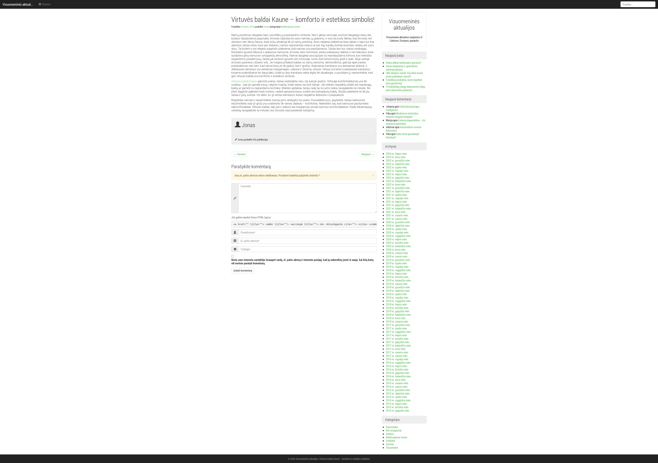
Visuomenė (392, 447)
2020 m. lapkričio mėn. (398, 225)
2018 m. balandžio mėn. (398, 314)
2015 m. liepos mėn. (396, 403)
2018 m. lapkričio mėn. (398, 290)
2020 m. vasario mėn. (397, 253)
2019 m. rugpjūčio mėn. (398, 270)
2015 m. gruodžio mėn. (398, 390)
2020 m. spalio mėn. (396, 229)
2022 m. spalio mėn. (396, 167)
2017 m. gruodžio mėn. (398, 325)
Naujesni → (367, 154)
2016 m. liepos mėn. (396, 366)
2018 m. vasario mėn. (397, 321)
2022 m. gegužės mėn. (398, 177)
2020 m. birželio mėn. (397, 242)
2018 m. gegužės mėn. (398, 311)
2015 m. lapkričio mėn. (398, 393)
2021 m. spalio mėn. (396, 194)
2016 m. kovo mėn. (396, 379)
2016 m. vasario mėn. (397, 383)
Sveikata (390, 440)
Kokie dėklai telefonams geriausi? (404, 62)
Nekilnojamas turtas (290, 26)
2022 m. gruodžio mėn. (398, 160)
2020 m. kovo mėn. (396, 249)
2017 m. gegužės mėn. (398, 342)
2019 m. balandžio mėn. (398, 280)
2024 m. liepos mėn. (396, 153)
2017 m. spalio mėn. (396, 328)
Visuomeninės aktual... (18, 4)
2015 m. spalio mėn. (396, 397)
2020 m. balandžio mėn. (398, 246)
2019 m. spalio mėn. (396, 263)
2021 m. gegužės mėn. (398, 205)
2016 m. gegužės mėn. (398, 373)
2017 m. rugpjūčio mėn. (398, 332)
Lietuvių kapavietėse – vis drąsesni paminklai (405, 121)
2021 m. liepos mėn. (396, 201)
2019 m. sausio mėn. (397, 284)
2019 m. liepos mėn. (396, 273)
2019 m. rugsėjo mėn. (397, 266)
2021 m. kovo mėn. (396, 212)
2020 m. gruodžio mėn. (398, 222)
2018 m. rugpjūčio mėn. (398, 301)
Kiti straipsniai (393, 430)
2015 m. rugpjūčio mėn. (398, 400)
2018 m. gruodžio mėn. (398, 287)
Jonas (266, 26)
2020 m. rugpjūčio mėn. (398, 236)
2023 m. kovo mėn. (396, 157)
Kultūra (390, 434)
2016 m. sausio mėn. (397, 386)
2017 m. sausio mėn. (397, 355)
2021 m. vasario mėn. (397, 215)
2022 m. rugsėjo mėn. (397, 170)
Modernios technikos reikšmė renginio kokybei (402, 115)
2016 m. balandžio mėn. (398, 376)
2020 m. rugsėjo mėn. (397, 232)
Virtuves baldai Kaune (244, 81)
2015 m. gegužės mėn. (398, 410)
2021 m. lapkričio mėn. (398, 191)
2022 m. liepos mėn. (396, 174)
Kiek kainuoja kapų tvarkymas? (402, 108)
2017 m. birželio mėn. (397, 338)
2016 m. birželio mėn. (397, 369)
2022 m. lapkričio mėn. (398, 164)
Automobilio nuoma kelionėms (403, 128)
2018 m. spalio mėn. (396, 294)
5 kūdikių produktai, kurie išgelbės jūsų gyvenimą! (404, 81)
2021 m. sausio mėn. (397, 218)
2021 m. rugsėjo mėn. (397, 198)
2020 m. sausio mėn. (397, 256)
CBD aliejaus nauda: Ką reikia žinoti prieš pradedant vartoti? (404, 74)
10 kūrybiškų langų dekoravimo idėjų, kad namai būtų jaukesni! (405, 88)
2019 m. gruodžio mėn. (398, 260)
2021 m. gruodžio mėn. (398, 188)
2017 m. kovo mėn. (396, 349)
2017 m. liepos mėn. (396, 335)
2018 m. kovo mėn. (396, 318)
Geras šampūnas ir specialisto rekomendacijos (402, 67)
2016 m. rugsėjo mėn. (397, 359)
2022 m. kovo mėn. (396, 184)
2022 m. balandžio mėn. (398, 181)
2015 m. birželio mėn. (397, 407)
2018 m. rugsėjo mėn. (397, 297)
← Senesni (240, 154)
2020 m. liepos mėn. (396, 239)
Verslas (390, 444)
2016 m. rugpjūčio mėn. (398, 362)
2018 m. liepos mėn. (396, 304)
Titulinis (46, 4)
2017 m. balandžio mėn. (398, 345)
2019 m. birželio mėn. (397, 277)
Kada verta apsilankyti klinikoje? (402, 135)
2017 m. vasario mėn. (397, 352)
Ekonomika (392, 427)
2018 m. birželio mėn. (397, 308)
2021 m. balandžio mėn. (398, 208)
